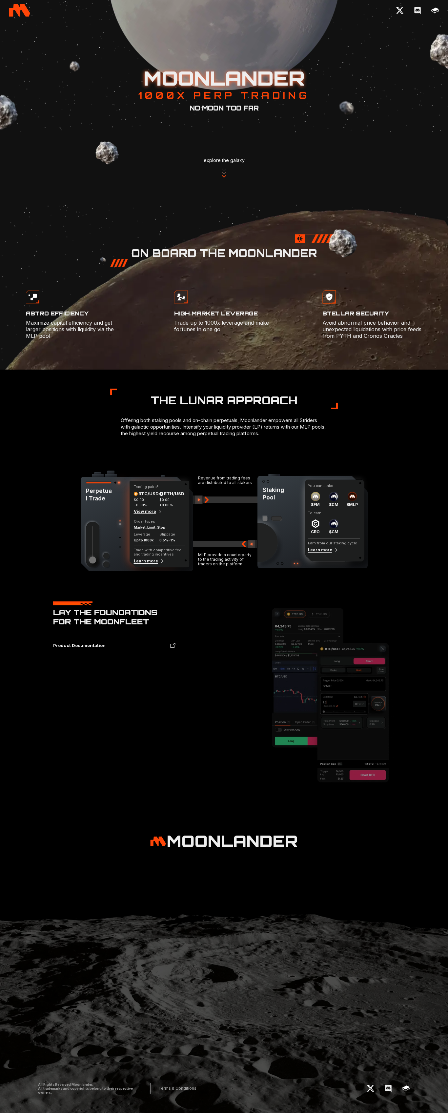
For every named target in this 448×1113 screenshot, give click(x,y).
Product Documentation (79, 645)
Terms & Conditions (177, 1088)
